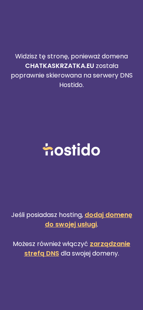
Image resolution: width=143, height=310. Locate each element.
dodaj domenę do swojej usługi (88, 219)
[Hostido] (71, 150)
